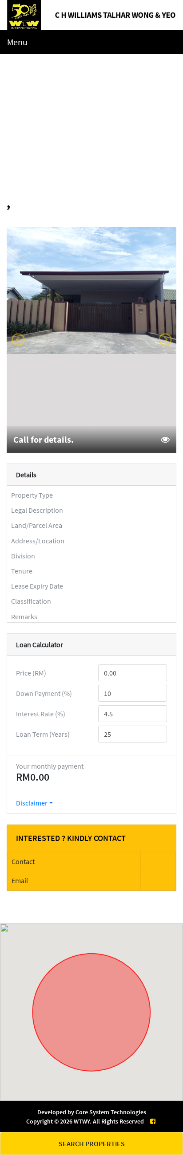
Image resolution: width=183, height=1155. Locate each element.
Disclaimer (32, 802)
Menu (17, 41)
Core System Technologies (111, 1112)
